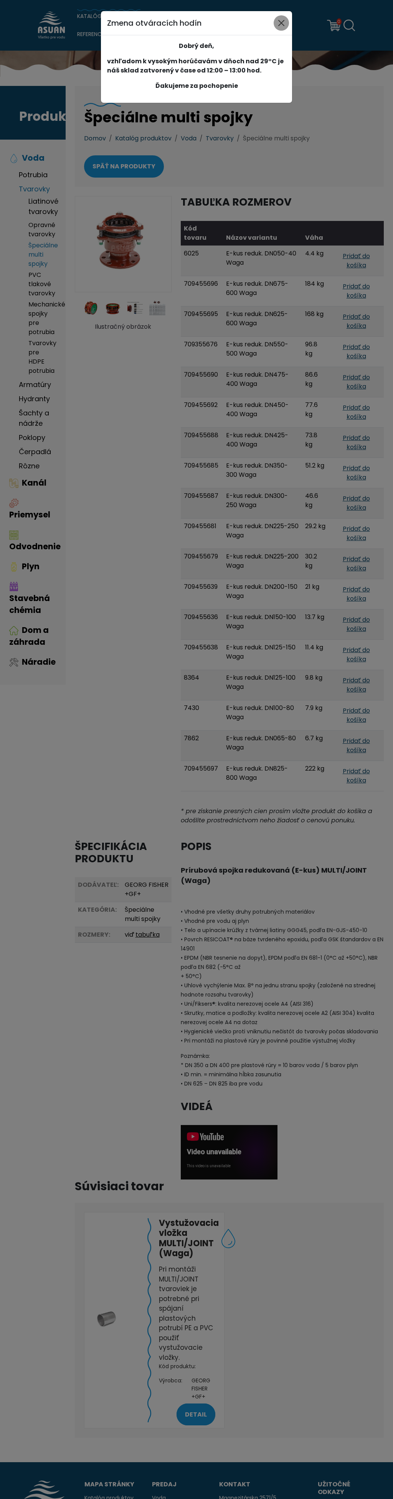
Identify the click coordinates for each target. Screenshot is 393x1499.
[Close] (281, 23)
